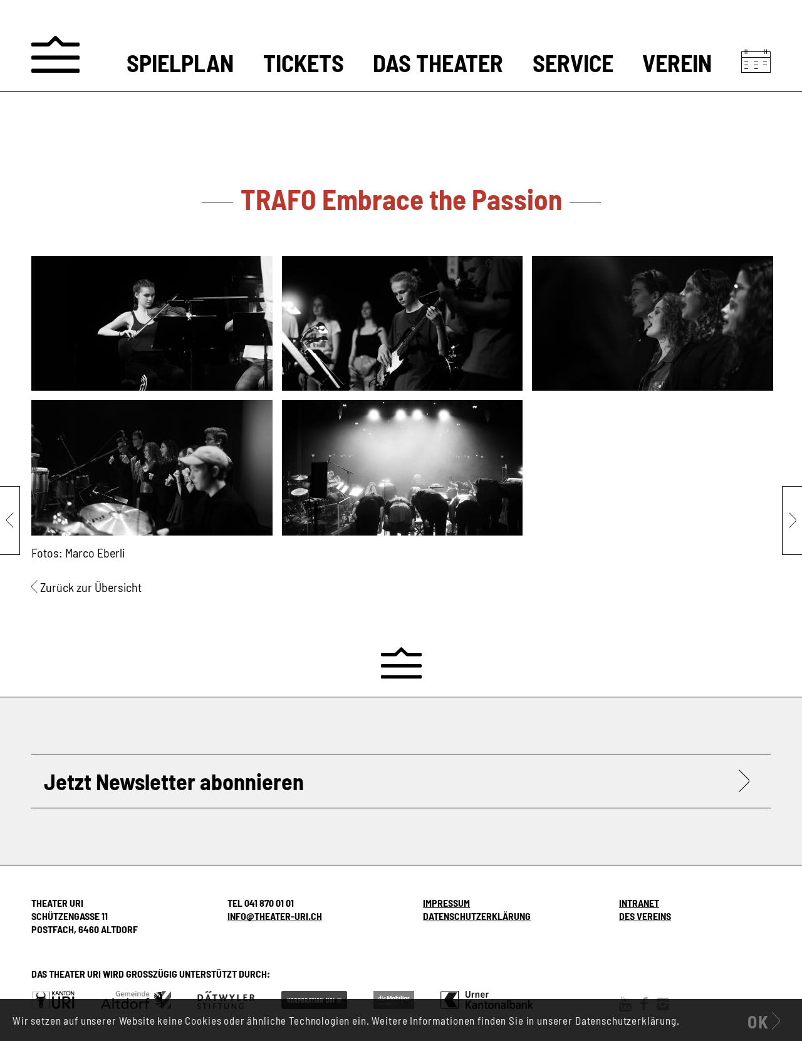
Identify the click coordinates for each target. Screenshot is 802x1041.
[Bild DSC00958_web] (156, 472)
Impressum (446, 903)
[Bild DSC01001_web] (407, 472)
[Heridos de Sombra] (792, 520)
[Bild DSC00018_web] (407, 328)
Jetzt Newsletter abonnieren (174, 781)
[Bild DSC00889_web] (657, 328)
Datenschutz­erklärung (477, 916)
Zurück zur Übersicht (91, 586)
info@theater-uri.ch (274, 916)
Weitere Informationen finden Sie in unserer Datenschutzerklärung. (525, 1020)
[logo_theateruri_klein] (55, 54)
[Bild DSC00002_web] (156, 328)
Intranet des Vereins (645, 909)
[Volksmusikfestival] (10, 520)
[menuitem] (180, 64)
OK (758, 1021)
